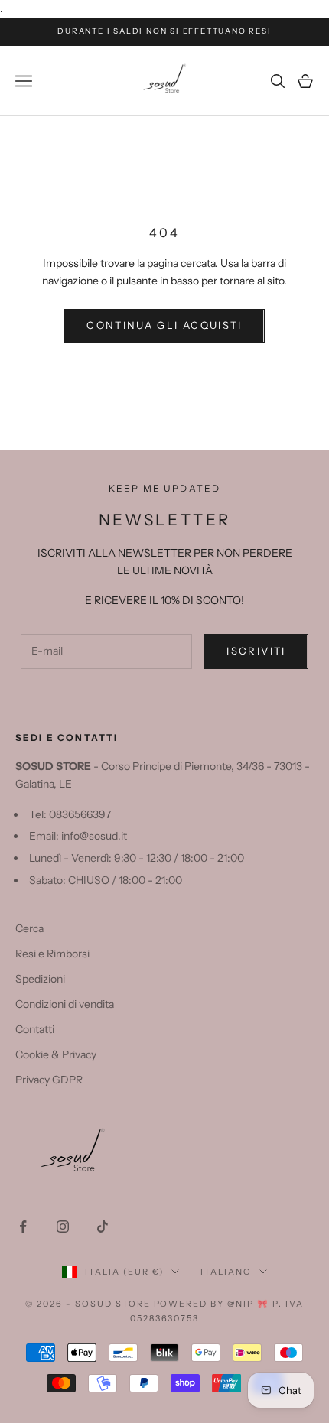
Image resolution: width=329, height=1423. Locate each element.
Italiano (226, 1271)
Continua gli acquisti (164, 325)
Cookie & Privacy (55, 1054)
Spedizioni (40, 979)
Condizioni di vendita (64, 1004)
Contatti (34, 1029)
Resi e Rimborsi (52, 953)
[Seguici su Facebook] (23, 1226)
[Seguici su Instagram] (62, 1226)
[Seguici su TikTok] (102, 1226)
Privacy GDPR (49, 1080)
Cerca (29, 928)
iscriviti (255, 651)
